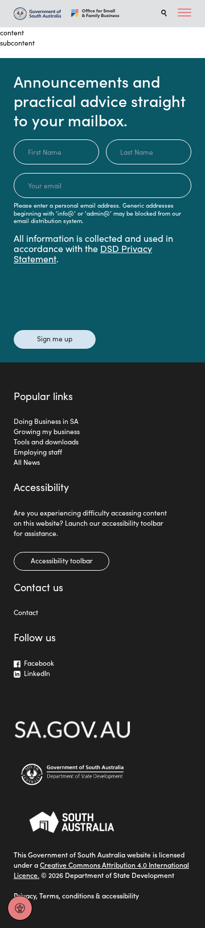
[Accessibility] (20, 908)
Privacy (25, 895)
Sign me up (54, 338)
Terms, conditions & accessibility (89, 895)
